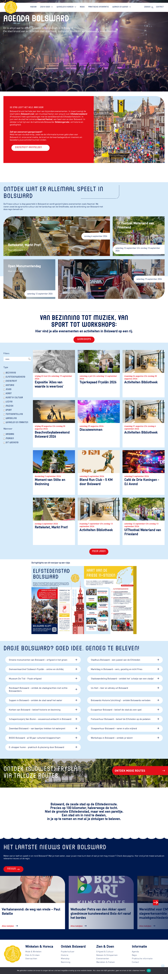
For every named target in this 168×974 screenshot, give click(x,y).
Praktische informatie (142, 958)
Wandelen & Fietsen (105, 962)
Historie (64, 955)
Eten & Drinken (32, 955)
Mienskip (65, 958)
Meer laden (99, 551)
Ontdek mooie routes (130, 770)
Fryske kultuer (67, 951)
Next (155, 902)
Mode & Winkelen (33, 951)
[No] (165, 970)
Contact (135, 962)
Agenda (135, 951)
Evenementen (102, 958)
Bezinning (65, 962)
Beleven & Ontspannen (107, 955)
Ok (149, 970)
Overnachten (31, 958)
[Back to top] (162, 966)
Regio (134, 955)
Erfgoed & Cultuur (104, 951)
